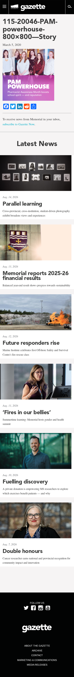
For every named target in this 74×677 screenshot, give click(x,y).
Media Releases (37, 664)
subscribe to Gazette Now (18, 124)
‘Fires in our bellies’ (27, 412)
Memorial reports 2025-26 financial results (35, 275)
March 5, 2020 (12, 45)
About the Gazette (37, 645)
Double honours (23, 551)
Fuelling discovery (25, 481)
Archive (37, 650)
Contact (37, 655)
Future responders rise (31, 342)
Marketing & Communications (37, 660)
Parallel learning (22, 203)
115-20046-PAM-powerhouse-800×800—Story (30, 29)
